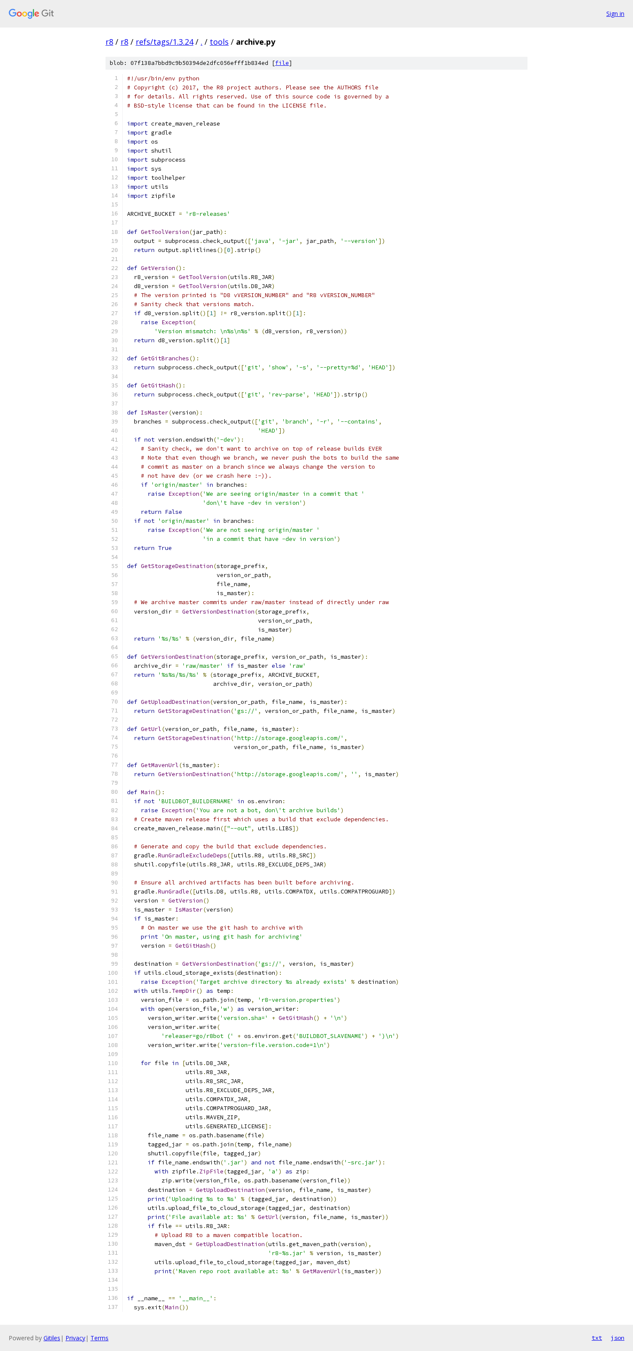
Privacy (75, 1338)
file (282, 63)
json (617, 1338)
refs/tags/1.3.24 (164, 42)
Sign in (615, 13)
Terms (99, 1338)
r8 (109, 42)
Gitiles (51, 1338)
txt (597, 1338)
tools (219, 42)
